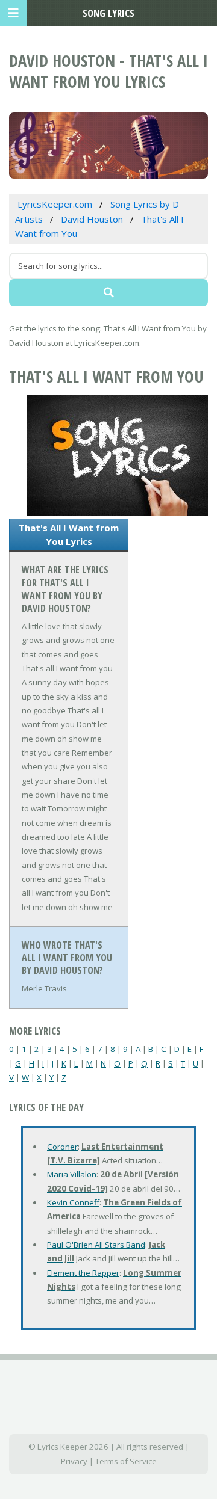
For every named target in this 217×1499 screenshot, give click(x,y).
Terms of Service (126, 1461)
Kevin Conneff (73, 1202)
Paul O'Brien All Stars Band (96, 1244)
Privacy (74, 1461)
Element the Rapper (83, 1272)
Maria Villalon (71, 1174)
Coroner (62, 1146)
